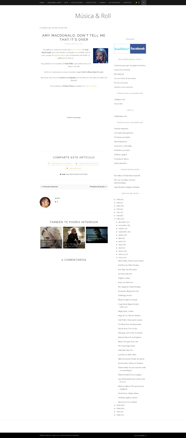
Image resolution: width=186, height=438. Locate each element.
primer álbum (76, 50)
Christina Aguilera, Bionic (127, 398)
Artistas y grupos (120, 154)
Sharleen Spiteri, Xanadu (127, 300)
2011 (118, 216)
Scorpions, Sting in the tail (128, 291)
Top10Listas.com (120, 116)
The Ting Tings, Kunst (126, 346)
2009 (118, 405)
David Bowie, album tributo (128, 393)
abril (120, 248)
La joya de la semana (122, 70)
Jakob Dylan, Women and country (131, 261)
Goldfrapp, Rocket (125, 295)
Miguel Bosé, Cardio (125, 311)
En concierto (114, 2)
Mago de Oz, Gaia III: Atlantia (129, 316)
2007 (118, 412)
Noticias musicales (121, 129)
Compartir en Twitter (88, 163)
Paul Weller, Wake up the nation (73, 245)
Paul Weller (83, 174)
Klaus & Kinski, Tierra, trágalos (130, 375)
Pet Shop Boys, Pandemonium (129, 324)
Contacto (127, 2)
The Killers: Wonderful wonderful (127, 176)
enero (121, 258)
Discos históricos (120, 142)
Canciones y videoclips (123, 146)
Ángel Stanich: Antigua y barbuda (126, 187)
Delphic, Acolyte (124, 278)
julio (120, 238)
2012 (118, 212)
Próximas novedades (122, 137)
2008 (118, 408)
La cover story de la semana (125, 78)
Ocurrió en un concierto (123, 87)
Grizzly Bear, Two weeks (127, 329)
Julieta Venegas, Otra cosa (128, 342)
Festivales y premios (122, 150)
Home (42, 2)
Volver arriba (139, 435)
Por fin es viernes (121, 83)
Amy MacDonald (72, 174)
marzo (121, 251)
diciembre (122, 222)
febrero (122, 254)
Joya (66, 2)
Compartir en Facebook (61, 163)
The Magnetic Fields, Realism (129, 287)
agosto (121, 235)
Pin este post (75, 168)
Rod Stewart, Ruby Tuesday (128, 265)
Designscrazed (56, 435)
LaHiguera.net (119, 99)
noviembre (123, 225)
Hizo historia (77, 2)
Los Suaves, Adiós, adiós (127, 355)
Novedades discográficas (123, 133)
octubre (122, 228)
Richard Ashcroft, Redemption (129, 337)
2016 (118, 199)
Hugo (57, 198)
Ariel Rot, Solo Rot (125, 274)
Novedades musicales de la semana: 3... (49, 244)
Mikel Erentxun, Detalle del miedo (131, 359)
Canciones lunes (54, 2)
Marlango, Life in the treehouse (130, 333)
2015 (118, 203)
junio (120, 241)
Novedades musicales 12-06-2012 (95, 238)
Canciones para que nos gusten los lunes (129, 65)
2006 (118, 415)
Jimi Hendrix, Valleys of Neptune (130, 363)
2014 (118, 206)
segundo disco (59, 55)
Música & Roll (93, 16)
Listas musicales (120, 163)
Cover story (91, 2)
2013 (118, 209)
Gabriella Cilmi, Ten (125, 350)
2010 (118, 219)
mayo (121, 245)
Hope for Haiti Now (125, 282)
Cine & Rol (118, 104)
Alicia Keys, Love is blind (127, 402)
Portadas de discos (121, 159)
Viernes (103, 2)
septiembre (123, 232)
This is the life (90, 86)
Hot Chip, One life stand (127, 269)
